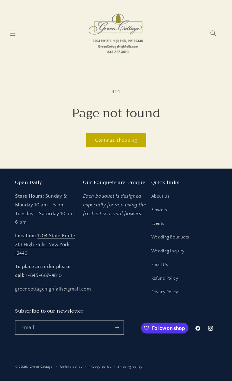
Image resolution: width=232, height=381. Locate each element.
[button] (12, 33)
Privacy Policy (164, 292)
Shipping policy (130, 367)
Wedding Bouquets (170, 237)
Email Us (159, 264)
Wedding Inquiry (168, 251)
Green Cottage (41, 367)
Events (157, 223)
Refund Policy (164, 278)
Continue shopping (116, 140)
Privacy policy (100, 367)
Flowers (159, 210)
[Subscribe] (117, 327)
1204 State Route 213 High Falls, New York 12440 (45, 244)
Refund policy (71, 367)
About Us (160, 196)
